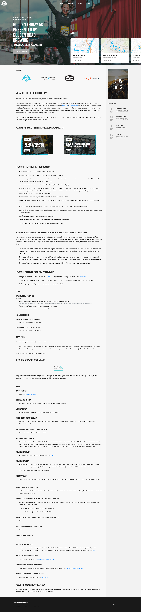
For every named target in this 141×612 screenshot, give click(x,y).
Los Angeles (74, 106)
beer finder (44, 577)
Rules (80, 3)
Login (88, 3)
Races (69, 3)
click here (48, 277)
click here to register (30, 394)
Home (61, 3)
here (52, 455)
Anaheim (65, 106)
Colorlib (38, 606)
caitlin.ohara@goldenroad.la (45, 559)
